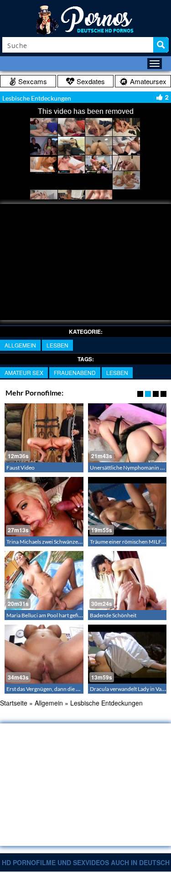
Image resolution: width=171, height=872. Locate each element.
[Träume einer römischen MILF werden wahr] (127, 506)
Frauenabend (75, 372)
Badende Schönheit (113, 615)
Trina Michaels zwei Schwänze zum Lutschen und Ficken (73, 541)
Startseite (13, 702)
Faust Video (20, 467)
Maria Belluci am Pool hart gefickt (46, 615)
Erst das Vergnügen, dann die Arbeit (48, 688)
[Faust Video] (44, 432)
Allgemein (20, 345)
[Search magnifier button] (161, 45)
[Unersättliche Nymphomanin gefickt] (127, 432)
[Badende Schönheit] (127, 580)
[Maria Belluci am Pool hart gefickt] (44, 580)
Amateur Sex (24, 372)
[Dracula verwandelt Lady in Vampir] (127, 654)
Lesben (57, 345)
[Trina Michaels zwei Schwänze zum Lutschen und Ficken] (44, 506)
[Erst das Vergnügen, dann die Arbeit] (44, 654)
